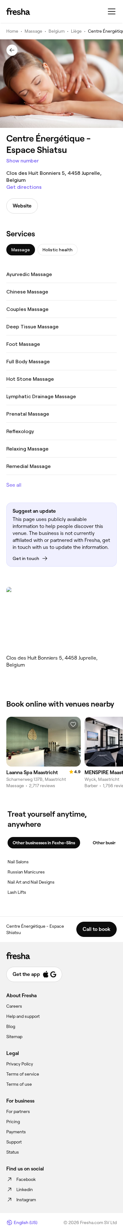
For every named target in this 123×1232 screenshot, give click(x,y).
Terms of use (19, 1084)
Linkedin (24, 1189)
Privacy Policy (19, 1063)
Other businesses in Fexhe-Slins (44, 842)
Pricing (13, 1121)
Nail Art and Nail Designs (31, 882)
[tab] (20, 249)
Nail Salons (18, 861)
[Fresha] (18, 11)
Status (12, 1152)
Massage (33, 31)
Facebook (26, 1179)
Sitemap (14, 1036)
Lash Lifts (17, 892)
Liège (76, 31)
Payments (16, 1131)
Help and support (23, 1016)
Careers (14, 1006)
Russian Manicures (26, 871)
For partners (18, 1111)
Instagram (26, 1199)
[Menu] (112, 11)
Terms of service (22, 1074)
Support (14, 1141)
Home (12, 31)
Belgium (57, 31)
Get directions (24, 187)
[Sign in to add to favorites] (73, 724)
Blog (10, 1026)
